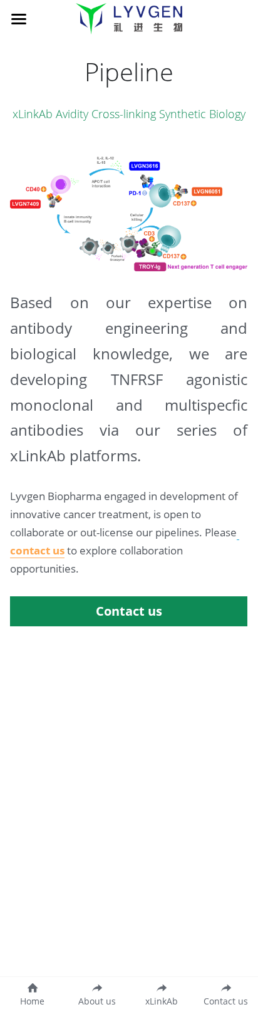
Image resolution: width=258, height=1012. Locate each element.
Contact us (129, 611)
